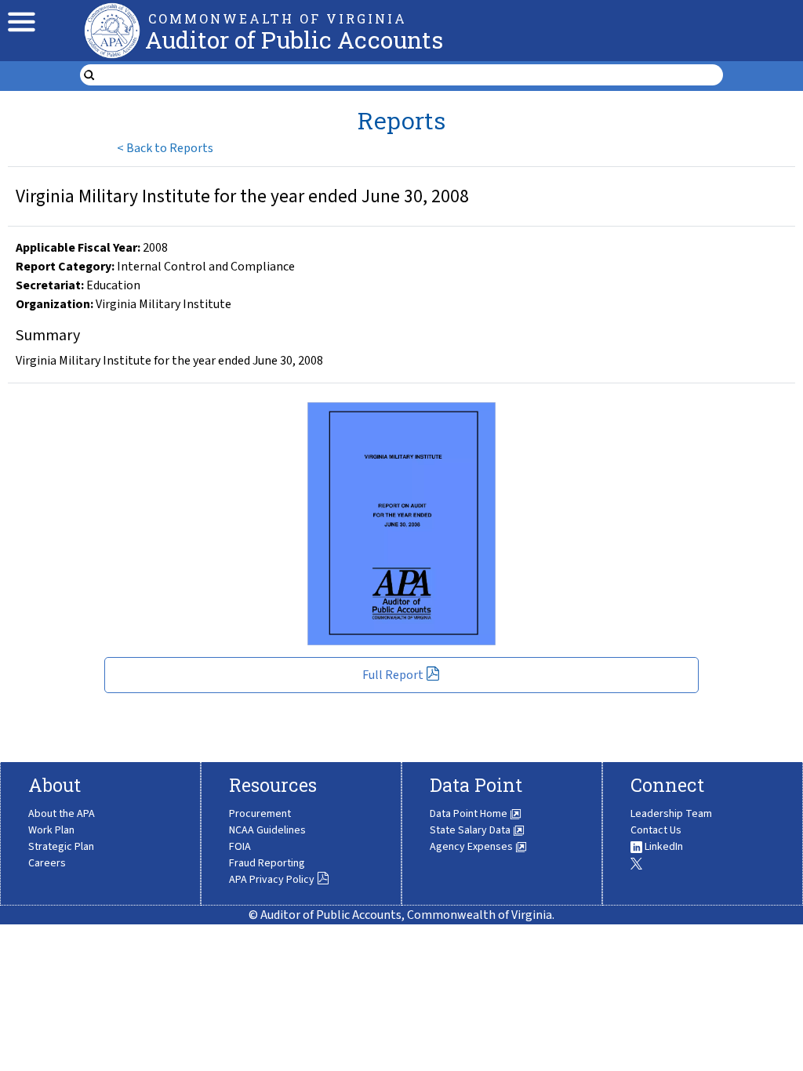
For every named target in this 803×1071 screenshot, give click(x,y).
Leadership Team (671, 814)
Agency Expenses (472, 847)
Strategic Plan (61, 847)
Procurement (260, 814)
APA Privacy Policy (271, 880)
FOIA (240, 847)
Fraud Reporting (267, 863)
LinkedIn (662, 847)
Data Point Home (470, 814)
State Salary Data (471, 830)
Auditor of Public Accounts (294, 39)
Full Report (392, 675)
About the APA (61, 814)
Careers (47, 863)
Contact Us (655, 830)
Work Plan (51, 830)
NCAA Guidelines (267, 830)
